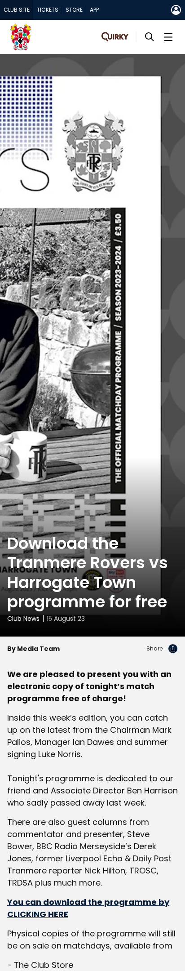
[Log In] (176, 10)
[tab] (16, 10)
